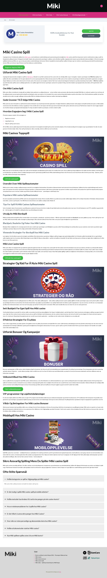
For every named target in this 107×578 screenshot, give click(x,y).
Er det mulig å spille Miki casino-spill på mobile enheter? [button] (27, 492)
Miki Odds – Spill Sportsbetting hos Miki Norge (47, 562)
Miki (67, 57)
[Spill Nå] (10, 33)
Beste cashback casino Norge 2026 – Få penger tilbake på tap (51, 555)
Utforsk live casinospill (13, 258)
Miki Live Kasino (37, 15)
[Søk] (101, 6)
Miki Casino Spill (23, 15)
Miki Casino (28, 57)
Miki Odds (49, 15)
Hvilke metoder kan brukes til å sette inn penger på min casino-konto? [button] (33, 499)
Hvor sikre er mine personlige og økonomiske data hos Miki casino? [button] (32, 521)
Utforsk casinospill (11, 179)
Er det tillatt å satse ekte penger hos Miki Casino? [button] (25, 514)
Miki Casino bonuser (40, 559)
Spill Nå (91, 31)
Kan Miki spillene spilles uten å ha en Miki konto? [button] (25, 536)
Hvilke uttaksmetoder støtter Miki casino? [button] (23, 528)
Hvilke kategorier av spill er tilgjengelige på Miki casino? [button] (28, 479)
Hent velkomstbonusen (13, 389)
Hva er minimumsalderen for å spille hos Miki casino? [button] (26, 506)
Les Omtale (91, 35)
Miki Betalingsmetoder (79, 15)
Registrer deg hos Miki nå (13, 67)
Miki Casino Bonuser (62, 15)
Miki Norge (30, 77)
